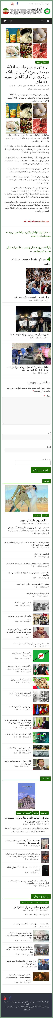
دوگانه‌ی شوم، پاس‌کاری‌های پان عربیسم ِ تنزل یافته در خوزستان (19, 667)
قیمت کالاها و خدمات (34, 89)
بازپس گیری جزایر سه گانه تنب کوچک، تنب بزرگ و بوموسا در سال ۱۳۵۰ (18, 935)
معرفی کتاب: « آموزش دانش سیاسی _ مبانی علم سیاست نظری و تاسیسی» (23, 841)
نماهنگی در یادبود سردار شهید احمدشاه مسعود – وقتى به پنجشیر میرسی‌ (18, 977)
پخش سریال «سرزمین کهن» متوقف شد (30, 334)
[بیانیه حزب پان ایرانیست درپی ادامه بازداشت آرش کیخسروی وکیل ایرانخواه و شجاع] (41, 719)
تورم (43, 89)
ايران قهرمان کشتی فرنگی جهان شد (31, 296)
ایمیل (48, 447)
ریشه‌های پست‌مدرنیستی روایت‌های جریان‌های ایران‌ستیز (27, 563)
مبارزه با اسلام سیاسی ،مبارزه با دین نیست (32, 584)
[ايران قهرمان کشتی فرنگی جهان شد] (38, 269)
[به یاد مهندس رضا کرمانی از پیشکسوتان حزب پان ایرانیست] (43, 960)
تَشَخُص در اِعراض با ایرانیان (21, 679)
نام (49, 432)
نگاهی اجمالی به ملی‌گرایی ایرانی (18, 734)
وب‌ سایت (47, 459)
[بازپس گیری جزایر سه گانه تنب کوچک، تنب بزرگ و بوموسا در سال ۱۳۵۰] (41, 931)
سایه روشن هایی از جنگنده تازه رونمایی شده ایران (19, 748)
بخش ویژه (44, 813)
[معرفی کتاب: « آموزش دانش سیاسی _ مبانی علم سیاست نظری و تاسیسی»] (45, 839)
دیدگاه (47, 395)
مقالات (45, 515)
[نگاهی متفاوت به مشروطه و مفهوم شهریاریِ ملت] (41, 760)
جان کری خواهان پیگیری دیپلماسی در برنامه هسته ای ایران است (28, 234)
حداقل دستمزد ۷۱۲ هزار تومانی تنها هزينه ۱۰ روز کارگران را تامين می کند (27, 368)
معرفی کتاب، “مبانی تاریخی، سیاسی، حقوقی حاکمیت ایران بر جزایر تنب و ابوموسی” (28, 881)
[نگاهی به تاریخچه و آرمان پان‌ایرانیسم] (41, 651)
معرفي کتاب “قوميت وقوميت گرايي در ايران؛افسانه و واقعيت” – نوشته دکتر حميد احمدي (23, 855)
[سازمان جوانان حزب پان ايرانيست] (48, 21)
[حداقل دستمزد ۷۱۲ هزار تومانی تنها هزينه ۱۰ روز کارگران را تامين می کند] (31, 344)
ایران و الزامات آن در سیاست (20, 706)
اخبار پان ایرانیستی (41, 902)
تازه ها (45, 62)
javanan (26, 86)
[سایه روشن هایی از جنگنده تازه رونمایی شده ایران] (41, 746)
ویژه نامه (37, 515)
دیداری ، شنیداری (26, 902)
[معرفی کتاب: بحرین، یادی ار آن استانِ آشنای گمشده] (45, 866)
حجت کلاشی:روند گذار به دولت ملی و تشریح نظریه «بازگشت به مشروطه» (19, 632)
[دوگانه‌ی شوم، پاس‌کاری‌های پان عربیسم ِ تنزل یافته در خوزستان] (41, 665)
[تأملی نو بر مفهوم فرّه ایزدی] (41, 692)
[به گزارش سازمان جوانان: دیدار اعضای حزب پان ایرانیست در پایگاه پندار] (41, 945)
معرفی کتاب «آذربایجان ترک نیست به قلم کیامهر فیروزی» (27, 819)
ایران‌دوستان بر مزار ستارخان (37, 593)
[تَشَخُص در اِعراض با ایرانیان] (41, 678)
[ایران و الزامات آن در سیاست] (41, 705)
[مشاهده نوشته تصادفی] (5, 21)
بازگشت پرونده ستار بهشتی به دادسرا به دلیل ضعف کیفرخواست (29, 249)
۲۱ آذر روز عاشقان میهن (34, 520)
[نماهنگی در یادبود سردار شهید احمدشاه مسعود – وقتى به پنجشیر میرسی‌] (41, 973)
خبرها (38, 62)
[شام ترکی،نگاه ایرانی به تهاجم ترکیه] (41, 615)
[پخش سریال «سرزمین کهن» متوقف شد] (33, 307)
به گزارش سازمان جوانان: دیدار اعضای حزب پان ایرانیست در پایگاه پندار (19, 949)
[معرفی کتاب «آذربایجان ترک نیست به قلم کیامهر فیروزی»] (26, 784)
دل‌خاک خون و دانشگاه (22, 602)
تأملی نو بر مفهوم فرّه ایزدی (20, 693)
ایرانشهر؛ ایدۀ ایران (41, 554)
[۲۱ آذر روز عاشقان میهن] (26, 486)
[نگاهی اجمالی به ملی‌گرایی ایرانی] (41, 733)
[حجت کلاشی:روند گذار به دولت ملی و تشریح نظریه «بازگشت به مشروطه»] (41, 628)
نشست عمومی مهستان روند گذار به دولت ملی (31, 643)
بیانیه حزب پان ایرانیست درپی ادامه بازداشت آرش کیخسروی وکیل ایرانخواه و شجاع (18, 722)
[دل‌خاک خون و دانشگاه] (41, 601)
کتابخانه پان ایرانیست (24, 813)
